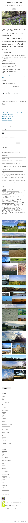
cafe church (4, 401)
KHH (2, 435)
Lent (2, 438)
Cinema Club (6, 192)
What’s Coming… (8, 508)
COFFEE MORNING (5, 409)
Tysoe (3, 482)
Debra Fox (12, 194)
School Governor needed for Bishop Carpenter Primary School (14, 174)
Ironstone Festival (5, 432)
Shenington (4, 468)
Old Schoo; (4, 448)
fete (2, 416)
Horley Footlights (6, 198)
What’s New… (8, 511)
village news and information (20, 212)
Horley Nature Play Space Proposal (8, 175)
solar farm (4, 469)
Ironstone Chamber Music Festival (10, 201)
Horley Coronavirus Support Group (14, 196)
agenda (6, 103)
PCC (2, 455)
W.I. (2, 488)
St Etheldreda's (5, 471)
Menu (14, 8)
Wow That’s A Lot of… (17, 508)
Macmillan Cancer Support (7, 441)
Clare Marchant (14, 192)
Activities (3, 396)
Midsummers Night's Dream (7, 205)
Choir (3, 404)
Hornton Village (5, 429)
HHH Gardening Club (21, 195)
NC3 (2, 446)
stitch (12, 210)
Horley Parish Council (12, 103)
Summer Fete (17, 210)
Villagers (22, 101)
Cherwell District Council (6, 402)
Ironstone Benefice (11, 200)
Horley (4, 196)
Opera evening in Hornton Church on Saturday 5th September (14, 166)
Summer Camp (4, 476)
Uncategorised (4, 485)
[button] (10, 226)
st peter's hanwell (5, 474)
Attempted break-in (21, 112)
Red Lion (12, 207)
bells (2, 398)
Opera (3, 452)
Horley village (4, 427)
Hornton (20, 199)
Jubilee (19, 201)
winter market (4, 213)
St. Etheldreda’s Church (12, 208)
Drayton (3, 413)
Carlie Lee (4, 191)
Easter (3, 415)
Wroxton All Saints (5, 490)
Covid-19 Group (5, 410)
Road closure (17, 207)
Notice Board (14, 511)
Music (14, 205)
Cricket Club (6, 194)
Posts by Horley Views (6, 458)
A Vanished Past (10, 190)
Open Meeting (23, 205)
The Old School (8, 212)
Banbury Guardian (18, 189)
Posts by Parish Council (16, 101)
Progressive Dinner (5, 462)
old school (18, 205)
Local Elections (4, 440)
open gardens (4, 451)
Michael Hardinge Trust (15, 204)
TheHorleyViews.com (14, 3)
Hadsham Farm (21, 193)
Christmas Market (15, 191)
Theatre (3, 479)
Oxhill (3, 454)
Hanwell (3, 195)
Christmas (9, 191)
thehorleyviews (8, 498)
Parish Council (5, 207)
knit (13, 203)
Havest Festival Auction (11, 195)
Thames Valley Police (6, 477)
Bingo (3, 399)
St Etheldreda (6, 210)
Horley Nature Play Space (7, 424)
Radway (3, 463)
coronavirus (20, 192)
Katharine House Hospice (7, 203)
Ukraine (3, 483)
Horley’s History (16, 505)
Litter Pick (4, 204)
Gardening (4, 418)
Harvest (3, 423)
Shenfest (3, 466)
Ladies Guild (19, 203)
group (16, 193)
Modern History (5, 444)
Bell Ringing (23, 190)
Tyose (3, 480)
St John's (3, 473)
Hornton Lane (4, 200)
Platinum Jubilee (5, 457)
